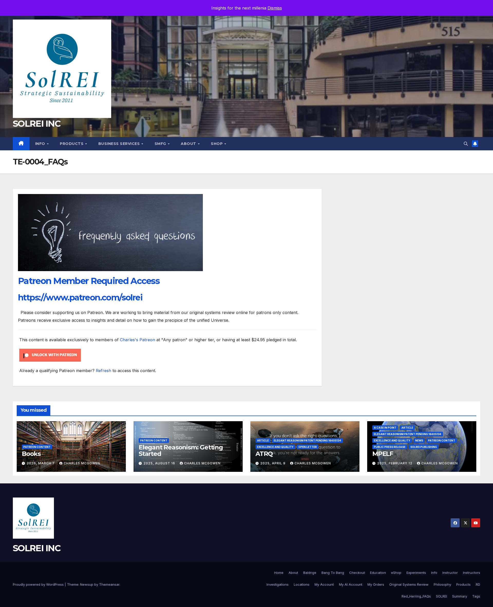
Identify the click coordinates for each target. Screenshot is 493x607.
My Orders (375, 584)
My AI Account (350, 584)
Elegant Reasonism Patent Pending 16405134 (307, 440)
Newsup (86, 584)
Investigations (278, 584)
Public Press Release (389, 446)
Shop (217, 143)
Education (378, 573)
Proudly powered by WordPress (39, 584)
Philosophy (442, 584)
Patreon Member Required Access (88, 280)
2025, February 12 (395, 463)
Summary (459, 596)
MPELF (382, 453)
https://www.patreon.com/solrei (80, 297)
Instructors (471, 573)
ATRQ (264, 453)
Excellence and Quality (275, 446)
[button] (466, 143)
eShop (396, 573)
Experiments (416, 573)
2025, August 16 (160, 463)
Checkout (357, 573)
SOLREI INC (36, 123)
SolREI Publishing (423, 446)
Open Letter (307, 446)
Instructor (450, 573)
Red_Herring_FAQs (416, 596)
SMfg (161, 143)
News (419, 440)
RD (478, 584)
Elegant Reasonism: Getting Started (181, 450)
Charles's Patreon (137, 339)
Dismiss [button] (275, 8)
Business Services (119, 143)
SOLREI (441, 596)
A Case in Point (385, 427)
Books (31, 453)
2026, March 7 (41, 463)
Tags (476, 596)
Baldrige (309, 573)
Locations (301, 584)
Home (278, 573)
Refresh (103, 370)
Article (263, 440)
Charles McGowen (82, 463)
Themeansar (109, 584)
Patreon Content (37, 446)
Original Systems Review (409, 584)
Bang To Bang (332, 573)
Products (72, 143)
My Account (324, 584)
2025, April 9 (273, 463)
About (189, 143)
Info (40, 143)
